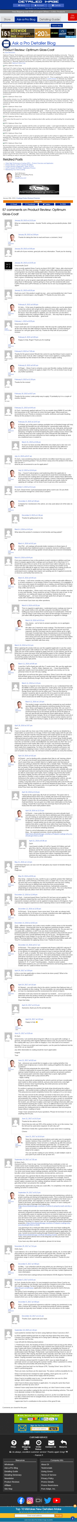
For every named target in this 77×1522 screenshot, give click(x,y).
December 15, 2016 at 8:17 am (29, 945)
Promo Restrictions (49, 1485)
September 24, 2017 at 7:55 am (26, 1159)
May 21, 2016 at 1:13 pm (23, 862)
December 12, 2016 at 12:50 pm (29, 909)
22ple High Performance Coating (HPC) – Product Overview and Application (29, 163)
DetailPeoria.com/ (20, 178)
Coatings (19, 198)
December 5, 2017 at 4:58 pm (28, 1264)
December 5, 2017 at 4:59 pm (28, 1302)
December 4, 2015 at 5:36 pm (28, 501)
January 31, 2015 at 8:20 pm (25, 290)
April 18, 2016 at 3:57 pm (23, 725)
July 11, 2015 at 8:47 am (23, 456)
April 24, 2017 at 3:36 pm (23, 970)
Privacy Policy (47, 1478)
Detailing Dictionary (12, 1475)
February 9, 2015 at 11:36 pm (25, 379)
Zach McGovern (10, 52)
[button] (72, 1518)
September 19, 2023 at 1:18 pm (26, 1330)
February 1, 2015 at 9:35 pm (25, 321)
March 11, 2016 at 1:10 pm (31, 683)
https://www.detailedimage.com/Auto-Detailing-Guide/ (38, 1235)
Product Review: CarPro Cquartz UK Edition (19, 165)
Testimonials (46, 1468)
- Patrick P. (38, 1455)
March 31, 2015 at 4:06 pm (31, 442)
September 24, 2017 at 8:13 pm (29, 1192)
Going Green (47, 1471)
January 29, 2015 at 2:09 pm (28, 234)
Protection (37, 198)
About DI (45, 1464)
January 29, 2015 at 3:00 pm (25, 249)
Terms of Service (48, 1475)
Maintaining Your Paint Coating (15, 169)
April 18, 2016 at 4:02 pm (27, 756)
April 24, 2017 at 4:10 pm (27, 984)
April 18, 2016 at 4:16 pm (31, 792)
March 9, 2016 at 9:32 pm (31, 605)
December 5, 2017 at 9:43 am (25, 1280)
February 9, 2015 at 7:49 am (25, 351)
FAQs (13, 1447)
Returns (63, 1447)
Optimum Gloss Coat (18, 63)
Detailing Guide (11, 1471)
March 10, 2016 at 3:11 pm (24, 645)
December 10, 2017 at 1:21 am (33, 1316)
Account (40, 5)
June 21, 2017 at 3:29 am (24, 1033)
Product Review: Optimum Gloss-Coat (28, 50)
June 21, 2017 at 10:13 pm (31, 1118)
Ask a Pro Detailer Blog (34, 43)
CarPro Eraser (52, 78)
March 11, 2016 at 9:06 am (27, 664)
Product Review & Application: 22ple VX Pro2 (19, 166)
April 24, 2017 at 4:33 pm (34, 1019)
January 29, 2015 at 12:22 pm (25, 220)
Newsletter (9, 1478)
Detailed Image (38, 2)
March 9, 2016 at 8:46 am (27, 578)
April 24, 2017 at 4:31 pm (31, 1005)
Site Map (8, 1489)
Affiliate (7, 1485)
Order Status (38, 1448)
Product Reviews (28, 198)
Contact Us (50, 1447)
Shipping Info (26, 1448)
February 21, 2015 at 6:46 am (25, 408)
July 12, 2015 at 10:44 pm (27, 470)
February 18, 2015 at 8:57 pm (25, 393)
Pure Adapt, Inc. (48, 1489)
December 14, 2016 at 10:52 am (26, 923)
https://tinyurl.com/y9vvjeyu (24, 1288)
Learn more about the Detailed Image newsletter (38, 1520)
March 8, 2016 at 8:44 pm (24, 557)
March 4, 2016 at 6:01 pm (27, 543)
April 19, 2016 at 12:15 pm (34, 810)
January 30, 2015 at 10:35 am (25, 263)
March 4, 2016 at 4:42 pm (24, 529)
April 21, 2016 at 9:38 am (38, 841)
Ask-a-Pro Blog (11, 1468)
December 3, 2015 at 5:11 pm (25, 487)
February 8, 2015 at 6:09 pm (28, 304)
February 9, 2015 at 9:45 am (28, 365)
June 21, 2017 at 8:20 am (27, 1060)
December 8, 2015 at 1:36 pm (32, 515)
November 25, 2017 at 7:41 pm (25, 1246)
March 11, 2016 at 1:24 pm (34, 701)
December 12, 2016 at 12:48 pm (26, 894)
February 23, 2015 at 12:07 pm (29, 422)
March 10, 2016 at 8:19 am (34, 620)
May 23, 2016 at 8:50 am (27, 876)
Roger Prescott (7, 329)
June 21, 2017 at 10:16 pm (34, 1136)
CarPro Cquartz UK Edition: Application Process (20, 168)
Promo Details (47, 1482)
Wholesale (9, 1464)
